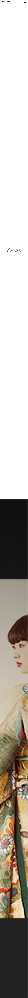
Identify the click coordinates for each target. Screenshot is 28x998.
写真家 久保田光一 (6, 2)
